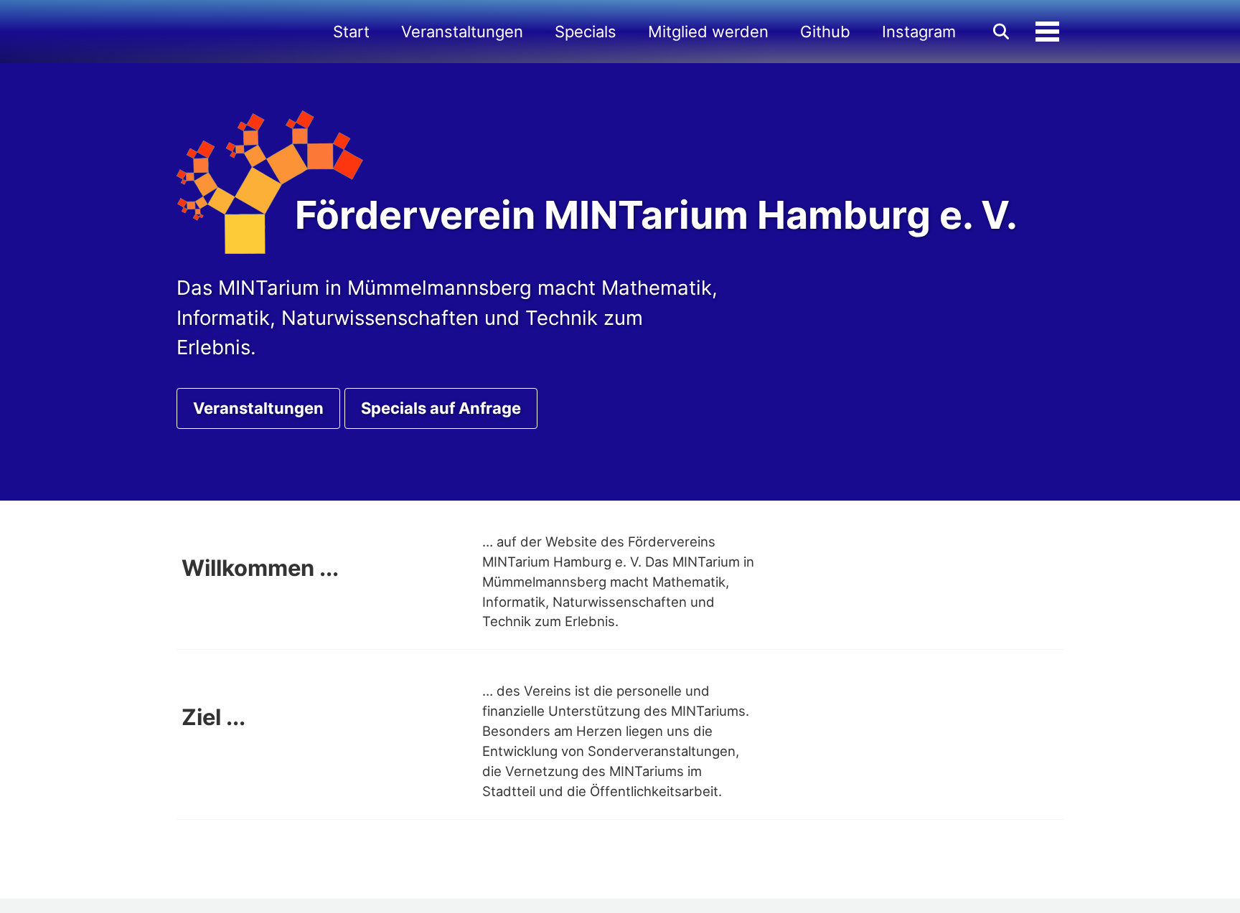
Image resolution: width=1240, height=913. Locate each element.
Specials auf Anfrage (441, 408)
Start (351, 31)
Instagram (919, 31)
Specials (585, 31)
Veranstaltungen (462, 31)
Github (825, 31)
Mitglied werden (708, 31)
